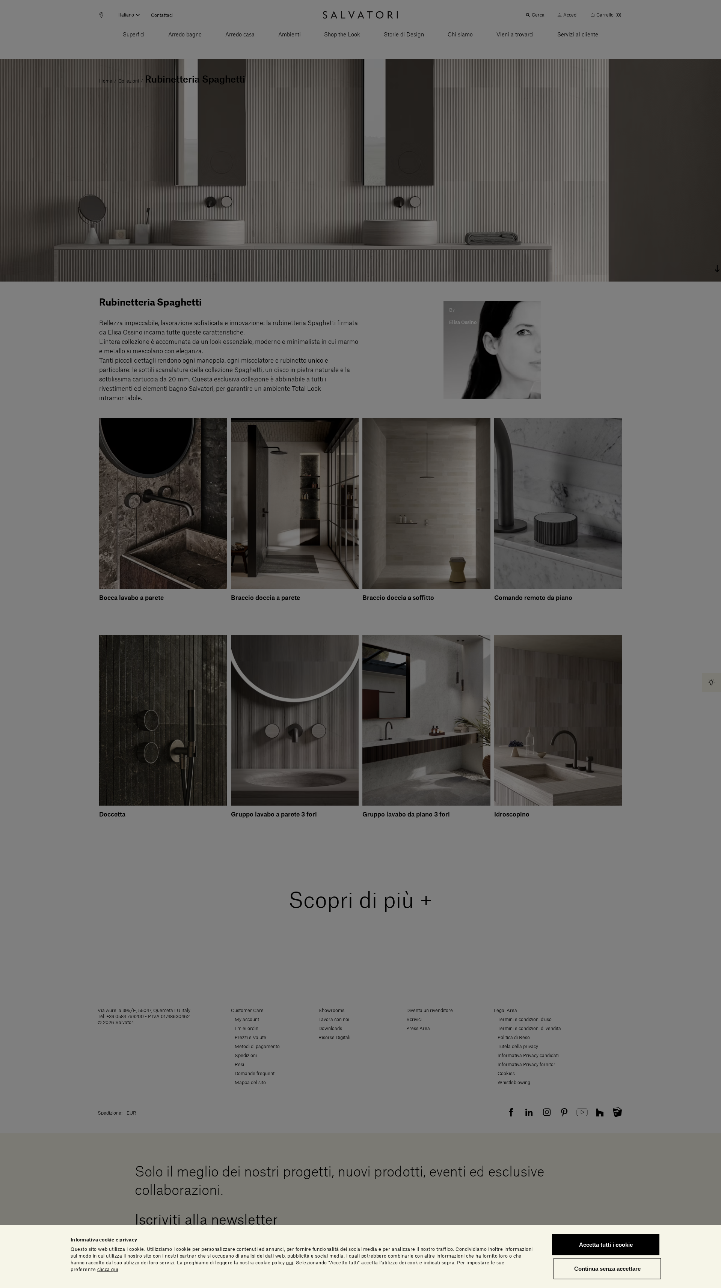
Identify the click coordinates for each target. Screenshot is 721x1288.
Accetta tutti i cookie (606, 1244)
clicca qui (107, 1269)
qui (289, 1262)
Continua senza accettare (607, 1268)
